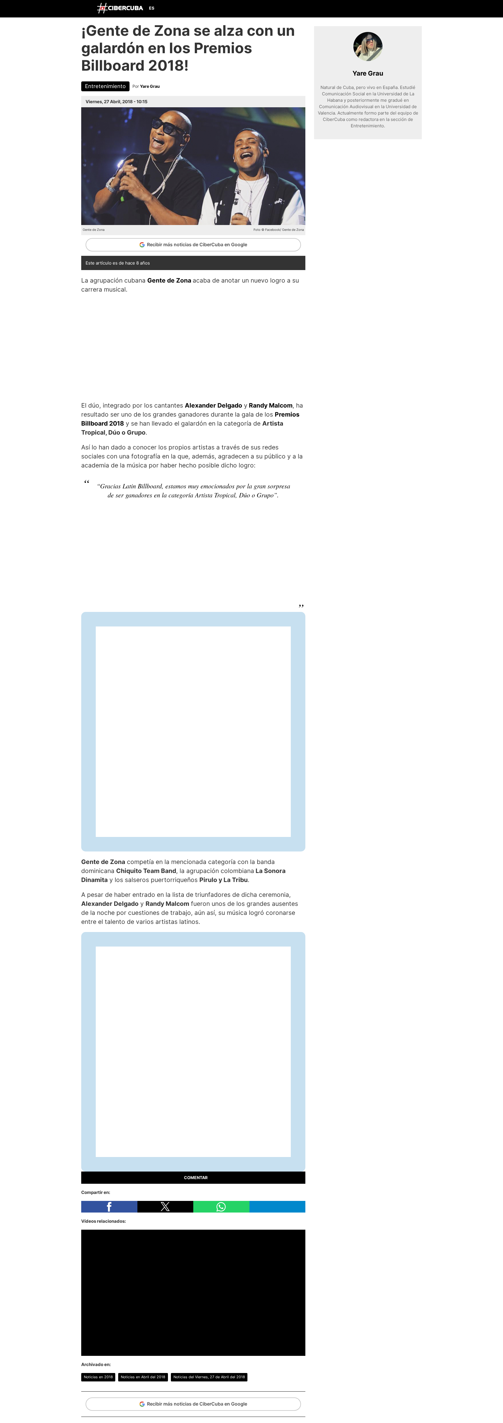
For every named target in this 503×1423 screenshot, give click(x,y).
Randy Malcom (271, 405)
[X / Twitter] (388, 9)
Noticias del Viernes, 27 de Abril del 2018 (209, 1377)
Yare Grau (150, 86)
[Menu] (87, 8)
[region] (193, 346)
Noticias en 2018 (98, 1377)
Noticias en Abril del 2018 (143, 1377)
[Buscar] (347, 8)
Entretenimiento (105, 86)
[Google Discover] (361, 9)
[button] (109, 1207)
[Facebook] (375, 9)
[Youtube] (402, 9)
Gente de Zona (169, 280)
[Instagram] (416, 9)
